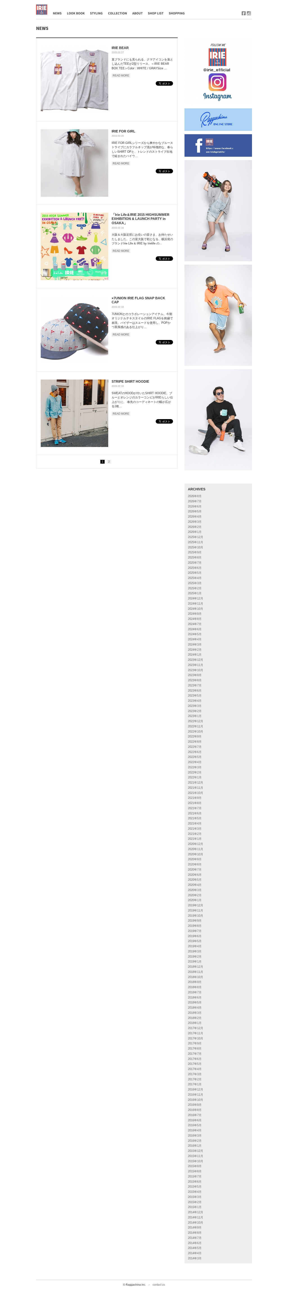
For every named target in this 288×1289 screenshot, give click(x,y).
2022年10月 (195, 731)
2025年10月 (195, 547)
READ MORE (121, 75)
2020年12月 (195, 844)
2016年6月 (195, 1120)
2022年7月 (195, 746)
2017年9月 (195, 1043)
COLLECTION (116, 24)
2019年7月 (195, 931)
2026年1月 (195, 532)
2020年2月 (195, 895)
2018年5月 (195, 1002)
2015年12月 (195, 1151)
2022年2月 (195, 772)
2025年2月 (195, 588)
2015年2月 (195, 1202)
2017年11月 (195, 1033)
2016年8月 (195, 1110)
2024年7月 (195, 624)
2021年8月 (195, 803)
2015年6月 (195, 1181)
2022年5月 (195, 757)
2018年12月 (195, 966)
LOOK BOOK (74, 24)
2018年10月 (195, 977)
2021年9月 (195, 798)
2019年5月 (195, 941)
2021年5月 (195, 818)
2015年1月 (195, 1207)
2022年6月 (195, 752)
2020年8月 (195, 864)
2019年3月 (195, 951)
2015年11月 (195, 1156)
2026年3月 (195, 521)
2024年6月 (195, 629)
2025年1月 (195, 593)
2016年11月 (195, 1094)
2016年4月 (195, 1130)
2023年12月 (195, 659)
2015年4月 (195, 1191)
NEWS (55, 24)
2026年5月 (195, 511)
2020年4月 (195, 885)
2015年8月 (195, 1171)
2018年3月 (195, 1012)
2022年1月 (195, 777)
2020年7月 (195, 869)
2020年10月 (195, 854)
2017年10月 (195, 1038)
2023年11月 (195, 665)
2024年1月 (195, 654)
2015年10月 (195, 1161)
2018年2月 (195, 1018)
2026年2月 (195, 527)
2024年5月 (195, 634)
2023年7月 (195, 685)
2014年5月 (195, 1248)
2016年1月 (195, 1145)
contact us (159, 1284)
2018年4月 (195, 1007)
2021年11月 (195, 787)
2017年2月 (195, 1079)
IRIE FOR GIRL (123, 131)
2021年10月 (195, 793)
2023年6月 (195, 690)
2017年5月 (195, 1064)
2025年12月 (195, 537)
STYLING (95, 24)
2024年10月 (195, 608)
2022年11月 (195, 726)
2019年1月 (195, 961)
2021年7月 (195, 808)
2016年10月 (195, 1099)
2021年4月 (195, 823)
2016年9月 (195, 1104)
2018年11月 (195, 972)
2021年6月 (195, 813)
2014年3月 (195, 1258)
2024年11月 (195, 603)
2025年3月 (195, 583)
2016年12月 (195, 1089)
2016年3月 (195, 1135)
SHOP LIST (154, 24)
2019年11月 (195, 910)
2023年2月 (195, 711)
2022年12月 (195, 721)
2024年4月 (195, 639)
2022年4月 (195, 762)
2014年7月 (195, 1238)
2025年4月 (195, 578)
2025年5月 (195, 572)
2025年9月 (195, 552)
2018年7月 (195, 992)
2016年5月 (195, 1125)
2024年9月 (195, 613)
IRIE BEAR (120, 48)
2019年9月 (195, 920)
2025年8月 (195, 557)
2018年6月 (195, 997)
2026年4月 (195, 516)
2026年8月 (195, 496)
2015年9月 (195, 1166)
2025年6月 (195, 568)
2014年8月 (195, 1232)
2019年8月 (195, 925)
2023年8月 (195, 680)
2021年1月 (195, 838)
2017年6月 (195, 1059)
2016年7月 (195, 1115)
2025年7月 (195, 562)
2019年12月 (195, 905)
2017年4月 (195, 1069)
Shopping (173, 24)
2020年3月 (195, 890)
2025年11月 (195, 542)
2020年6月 (195, 874)
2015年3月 (195, 1197)
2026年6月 (195, 506)
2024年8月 (195, 619)
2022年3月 (195, 767)
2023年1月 (195, 716)
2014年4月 (195, 1253)
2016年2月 (195, 1140)
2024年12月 (195, 598)
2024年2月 (195, 649)
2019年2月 (195, 956)
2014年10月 (195, 1222)
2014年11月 (195, 1217)
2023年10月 (195, 670)
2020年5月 (195, 879)
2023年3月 (195, 706)
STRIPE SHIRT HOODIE (130, 381)
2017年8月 (195, 1048)
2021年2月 (195, 834)
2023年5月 (195, 695)
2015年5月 (195, 1186)
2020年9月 (195, 859)
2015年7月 (195, 1176)
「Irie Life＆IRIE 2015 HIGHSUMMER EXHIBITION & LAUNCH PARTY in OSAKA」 (140, 219)
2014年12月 (195, 1212)
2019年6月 (195, 936)
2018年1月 (195, 1023)
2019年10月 (195, 915)
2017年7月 (195, 1053)
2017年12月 (195, 1028)
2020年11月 (195, 849)
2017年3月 (195, 1074)
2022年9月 (195, 736)
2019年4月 (195, 946)
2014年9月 (195, 1227)
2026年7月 (195, 501)
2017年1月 (195, 1084)
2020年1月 (195, 900)
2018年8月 (195, 987)
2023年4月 (195, 700)
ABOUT (135, 24)
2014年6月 (195, 1243)
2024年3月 (195, 644)
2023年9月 (195, 675)
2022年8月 (195, 741)
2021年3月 (195, 828)
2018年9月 (195, 982)
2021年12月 (195, 782)
